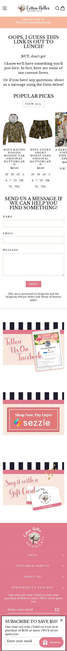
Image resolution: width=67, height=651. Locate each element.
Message (11, 250)
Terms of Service (51, 297)
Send (33, 284)
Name (8, 217)
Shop (32, 555)
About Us (32, 577)
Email (8, 233)
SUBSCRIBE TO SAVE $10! (33, 587)
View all (33, 104)
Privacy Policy (26, 297)
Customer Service (33, 566)
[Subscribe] (57, 610)
